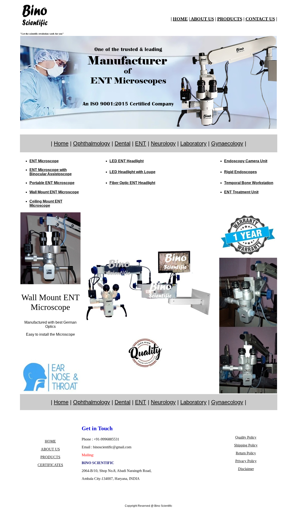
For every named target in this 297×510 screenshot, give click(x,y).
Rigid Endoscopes (240, 172)
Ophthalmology (91, 143)
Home (61, 143)
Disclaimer (246, 469)
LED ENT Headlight (127, 161)
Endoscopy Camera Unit (245, 161)
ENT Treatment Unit (241, 192)
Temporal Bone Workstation (248, 183)
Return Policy (246, 453)
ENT (140, 143)
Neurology (163, 143)
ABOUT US (50, 449)
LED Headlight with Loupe (132, 172)
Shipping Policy (246, 445)
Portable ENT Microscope (51, 183)
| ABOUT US (201, 18)
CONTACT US (260, 18)
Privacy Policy (246, 461)
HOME (180, 18)
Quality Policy (245, 437)
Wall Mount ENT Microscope (54, 192)
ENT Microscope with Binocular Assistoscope (50, 172)
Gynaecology (227, 143)
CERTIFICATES (50, 465)
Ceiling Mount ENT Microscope (45, 203)
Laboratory (193, 143)
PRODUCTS (229, 18)
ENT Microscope (44, 161)
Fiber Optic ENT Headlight (132, 183)
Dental (122, 143)
